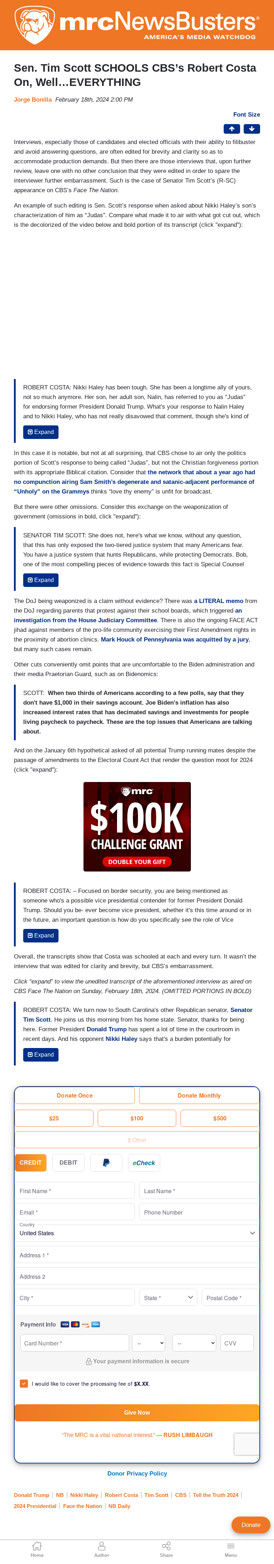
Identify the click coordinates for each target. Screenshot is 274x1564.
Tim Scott (156, 1495)
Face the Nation (82, 1506)
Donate (251, 1525)
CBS (181, 1495)
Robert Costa (121, 1495)
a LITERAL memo (218, 601)
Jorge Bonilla (33, 99)
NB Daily (119, 1506)
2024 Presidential (35, 1506)
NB (60, 1495)
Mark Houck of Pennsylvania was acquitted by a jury (175, 639)
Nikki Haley (121, 1039)
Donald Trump (107, 1029)
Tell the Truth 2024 (215, 1495)
